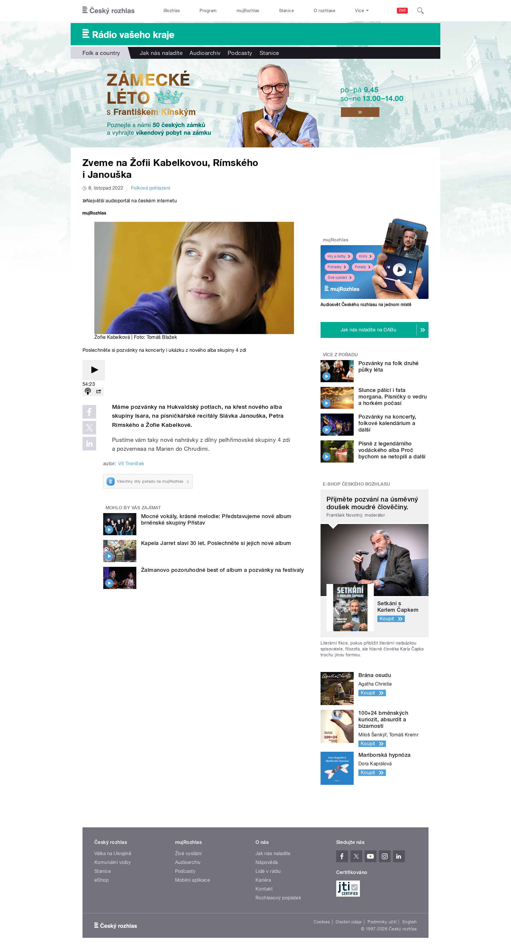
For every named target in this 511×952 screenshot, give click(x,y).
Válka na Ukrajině (112, 853)
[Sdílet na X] (89, 427)
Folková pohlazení (150, 188)
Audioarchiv (205, 53)
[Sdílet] (98, 392)
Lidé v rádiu (268, 871)
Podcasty (240, 53)
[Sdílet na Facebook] (89, 412)
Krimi (363, 256)
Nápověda (267, 862)
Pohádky (335, 267)
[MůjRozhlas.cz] (94, 214)
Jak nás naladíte (161, 53)
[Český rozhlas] (109, 10)
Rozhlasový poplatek (278, 898)
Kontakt (264, 889)
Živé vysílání (337, 278)
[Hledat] (420, 10)
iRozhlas (172, 10)
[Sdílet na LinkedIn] (89, 443)
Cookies (322, 922)
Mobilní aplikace (192, 880)
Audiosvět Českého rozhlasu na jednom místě (366, 304)
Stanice (286, 10)
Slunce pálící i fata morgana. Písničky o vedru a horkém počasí (392, 396)
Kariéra (263, 880)
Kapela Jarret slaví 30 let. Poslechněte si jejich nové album (216, 543)
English (409, 922)
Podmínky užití (382, 922)
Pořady (360, 267)
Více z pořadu (340, 354)
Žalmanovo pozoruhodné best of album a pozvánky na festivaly (222, 570)
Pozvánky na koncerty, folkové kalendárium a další (387, 423)
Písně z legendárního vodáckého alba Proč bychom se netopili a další (391, 450)
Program (208, 10)
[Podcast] (88, 392)
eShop (101, 880)
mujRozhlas (248, 10)
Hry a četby (337, 256)
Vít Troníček (131, 463)
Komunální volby (112, 862)
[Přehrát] (94, 370)
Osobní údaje (349, 922)
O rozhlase (324, 10)
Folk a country (101, 53)
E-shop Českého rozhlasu (356, 484)
